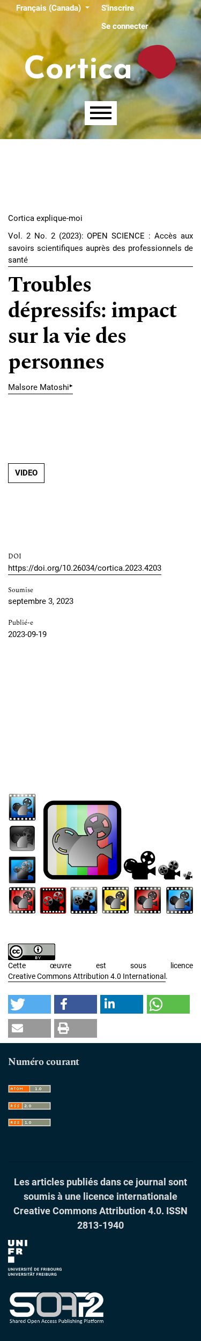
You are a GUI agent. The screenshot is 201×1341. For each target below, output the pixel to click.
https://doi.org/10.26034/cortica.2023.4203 (84, 568)
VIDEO (26, 473)
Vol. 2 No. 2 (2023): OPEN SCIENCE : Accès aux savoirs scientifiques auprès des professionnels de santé (100, 248)
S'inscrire (117, 8)
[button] (29, 1004)
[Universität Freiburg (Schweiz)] (35, 1258)
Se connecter (124, 26)
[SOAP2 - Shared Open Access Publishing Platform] (56, 1308)
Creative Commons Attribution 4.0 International (87, 976)
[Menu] (101, 113)
